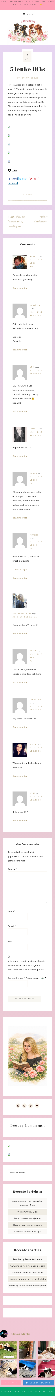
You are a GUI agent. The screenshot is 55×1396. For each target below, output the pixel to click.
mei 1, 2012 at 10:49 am (36, 263)
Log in (50, 1391)
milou (33, 744)
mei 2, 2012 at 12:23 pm (36, 657)
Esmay (33, 429)
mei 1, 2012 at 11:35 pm (36, 545)
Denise (34, 473)
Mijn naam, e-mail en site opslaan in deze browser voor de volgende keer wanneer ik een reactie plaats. (26, 965)
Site (10, 941)
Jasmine (17, 1259)
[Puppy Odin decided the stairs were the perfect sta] (46, 1368)
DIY (18, 78)
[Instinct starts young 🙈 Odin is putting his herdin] (27, 1368)
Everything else (30, 78)
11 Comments (27, 194)
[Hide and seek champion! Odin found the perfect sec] (27, 1350)
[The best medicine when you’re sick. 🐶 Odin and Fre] (46, 1350)
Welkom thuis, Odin (27, 1212)
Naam (11, 911)
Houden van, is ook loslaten (27, 1225)
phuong (34, 535)
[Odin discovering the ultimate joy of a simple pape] (8, 1350)
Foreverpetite (27, 31)
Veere (33, 651)
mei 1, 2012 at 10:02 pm (36, 480)
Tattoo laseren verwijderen (27, 1218)
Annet (33, 256)
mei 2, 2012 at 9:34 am (25, 617)
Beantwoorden (20, 288)
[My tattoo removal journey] (9, 1155)
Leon (11, 1279)
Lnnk (33, 793)
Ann (32, 367)
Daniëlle (35, 305)
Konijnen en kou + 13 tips (27, 1231)
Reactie (12, 869)
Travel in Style (20, 569)
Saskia (15, 1272)
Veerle (12, 1285)
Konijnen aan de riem (34, 1266)
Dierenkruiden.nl (33, 1259)
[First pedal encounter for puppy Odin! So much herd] (8, 1368)
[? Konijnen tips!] (9, 1146)
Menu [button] (30, 14)
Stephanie (36, 700)
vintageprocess (22, 613)
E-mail (12, 926)
